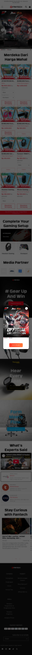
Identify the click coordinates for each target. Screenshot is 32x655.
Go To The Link (16, 345)
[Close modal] (26, 308)
